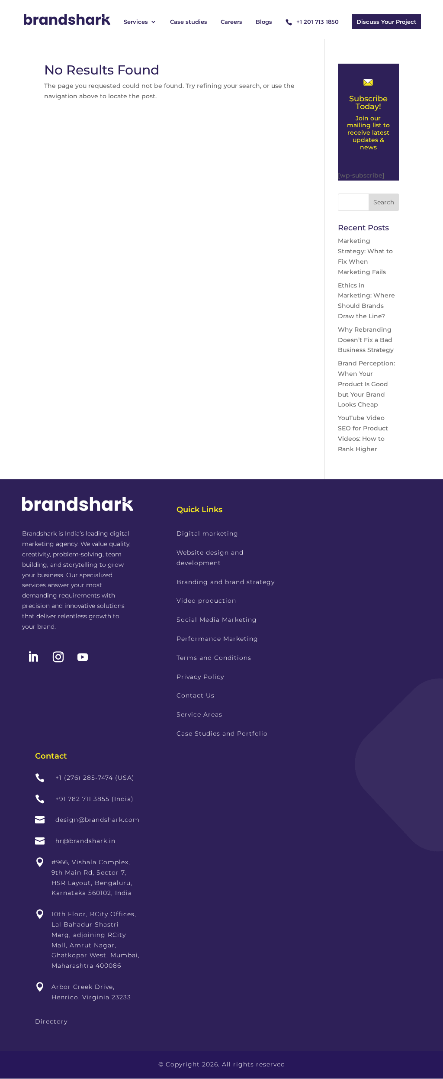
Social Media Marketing (217, 619)
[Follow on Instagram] (58, 657)
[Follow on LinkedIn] (33, 657)
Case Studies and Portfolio (222, 733)
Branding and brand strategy (226, 582)
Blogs (264, 22)
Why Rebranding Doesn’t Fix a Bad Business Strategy (366, 340)
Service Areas (199, 714)
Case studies (188, 22)
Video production (206, 600)
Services (136, 22)
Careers (231, 22)
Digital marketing (207, 533)
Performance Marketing (217, 639)
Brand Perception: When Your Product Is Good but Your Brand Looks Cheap (366, 383)
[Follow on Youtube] (82, 657)
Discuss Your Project (386, 21)
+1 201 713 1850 (317, 21)
